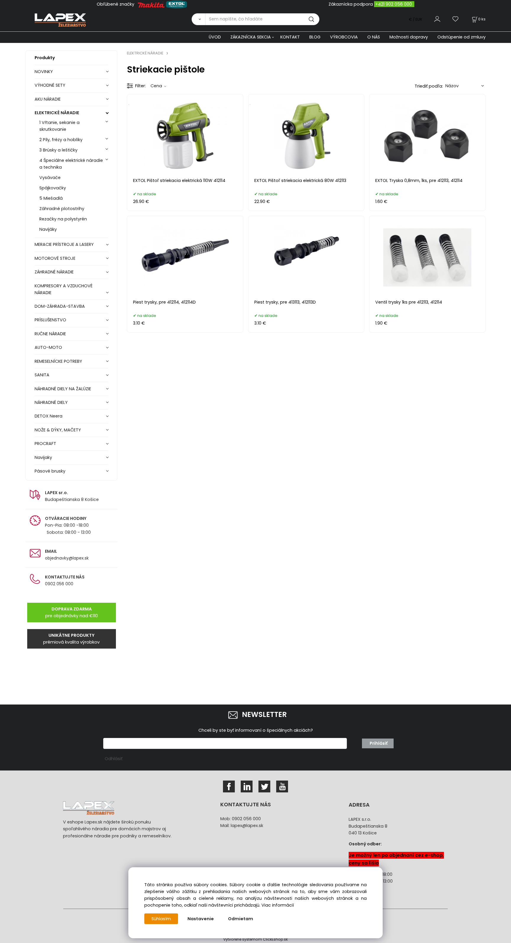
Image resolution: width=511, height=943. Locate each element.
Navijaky (43, 457)
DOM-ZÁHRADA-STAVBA (60, 306)
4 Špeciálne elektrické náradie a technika (71, 163)
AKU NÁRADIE (48, 99)
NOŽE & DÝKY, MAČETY (58, 430)
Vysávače (50, 177)
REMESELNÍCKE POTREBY (58, 361)
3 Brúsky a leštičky (58, 150)
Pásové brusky (50, 471)
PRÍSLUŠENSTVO (50, 320)
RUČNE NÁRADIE (50, 334)
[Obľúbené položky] (455, 19)
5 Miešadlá (51, 198)
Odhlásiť (113, 759)
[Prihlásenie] (437, 19)
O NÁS (373, 37)
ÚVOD (215, 37)
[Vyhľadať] (198, 19)
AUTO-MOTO (48, 347)
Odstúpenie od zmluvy (461, 37)
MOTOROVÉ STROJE (55, 258)
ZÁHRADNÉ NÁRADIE (54, 272)
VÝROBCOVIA (344, 37)
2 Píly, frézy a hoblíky (61, 140)
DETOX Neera (48, 416)
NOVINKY (44, 72)
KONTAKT (290, 37)
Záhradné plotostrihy (61, 209)
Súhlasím (161, 919)
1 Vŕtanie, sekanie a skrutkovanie (59, 126)
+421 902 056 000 (393, 4)
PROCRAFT (45, 443)
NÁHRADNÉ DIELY (51, 402)
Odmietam (240, 919)
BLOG (315, 37)
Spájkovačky (52, 188)
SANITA (42, 375)
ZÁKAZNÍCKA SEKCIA (250, 37)
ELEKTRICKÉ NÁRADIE (57, 113)
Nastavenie (200, 919)
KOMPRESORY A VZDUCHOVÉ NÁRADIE (64, 289)
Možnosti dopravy (408, 37)
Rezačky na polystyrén (63, 219)
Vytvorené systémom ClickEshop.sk (255, 939)
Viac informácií (277, 905)
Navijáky (48, 229)
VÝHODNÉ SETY (50, 85)
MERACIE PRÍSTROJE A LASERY (64, 244)
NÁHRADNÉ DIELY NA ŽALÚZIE (63, 389)
